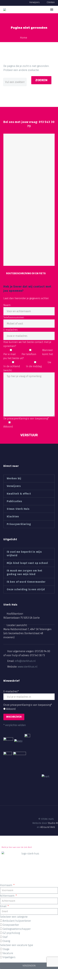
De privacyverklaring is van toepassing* (26, 418)
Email (3, 906)
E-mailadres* (11, 691)
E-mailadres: (10, 329)
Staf (5, 937)
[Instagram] (32, 807)
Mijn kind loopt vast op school (27, 563)
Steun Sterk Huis (18, 508)
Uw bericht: (27, 366)
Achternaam (7, 895)
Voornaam (6, 885)
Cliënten (51, 2)
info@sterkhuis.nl (25, 661)
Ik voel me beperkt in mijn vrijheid (24, 553)
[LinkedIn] (26, 807)
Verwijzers (34, 2)
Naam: (7, 305)
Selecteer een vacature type (16, 945)
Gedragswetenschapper (17, 928)
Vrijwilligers (9, 957)
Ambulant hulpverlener (17, 920)
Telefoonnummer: (13, 317)
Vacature (8, 953)
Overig (6, 941)
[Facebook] (21, 807)
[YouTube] (37, 807)
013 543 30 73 (37, 655)
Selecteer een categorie (14, 916)
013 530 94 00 (42, 651)
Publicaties (14, 501)
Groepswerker (11, 924)
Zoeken (41, 80)
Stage (6, 949)
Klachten (13, 516)
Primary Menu (52, 9)
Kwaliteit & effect (19, 493)
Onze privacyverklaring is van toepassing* (27, 704)
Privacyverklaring (19, 524)
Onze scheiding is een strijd (26, 589)
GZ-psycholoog (11, 932)
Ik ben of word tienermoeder (26, 581)
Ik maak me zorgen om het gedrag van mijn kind (24, 572)
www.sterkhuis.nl (27, 666)
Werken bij (14, 478)
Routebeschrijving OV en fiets (26, 273)
